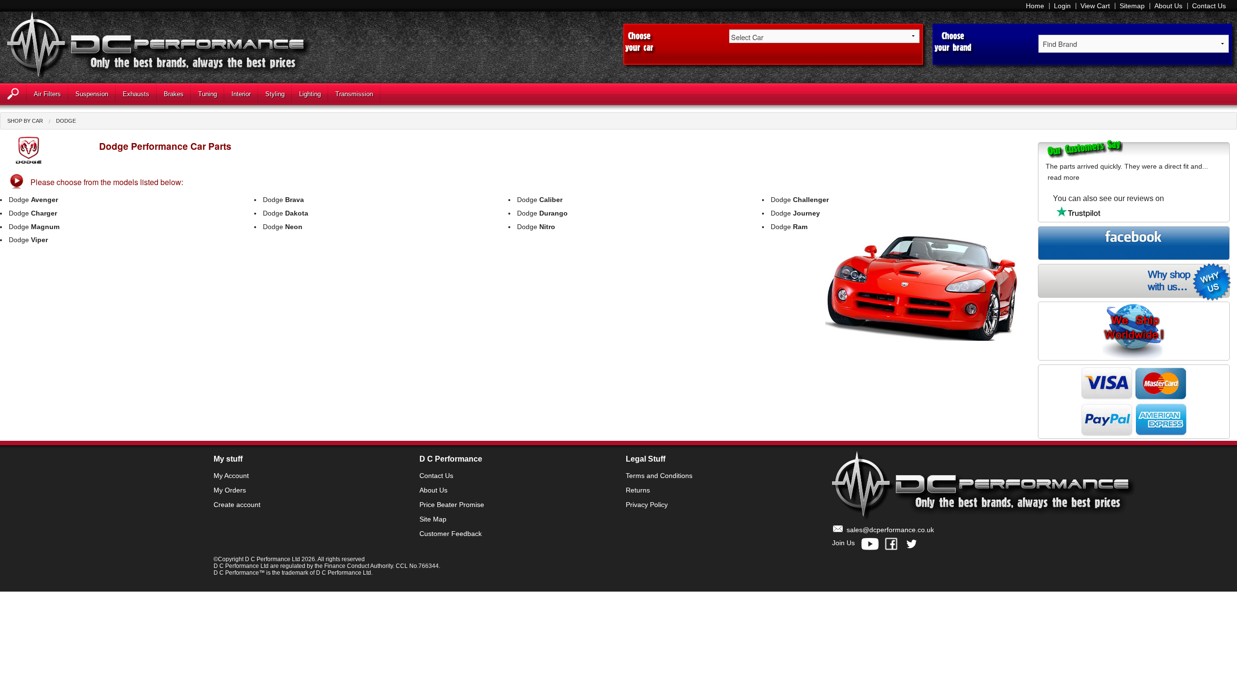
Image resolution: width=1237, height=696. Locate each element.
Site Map (432, 519)
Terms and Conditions (659, 475)
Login (1062, 6)
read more (1063, 177)
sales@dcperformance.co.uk (890, 530)
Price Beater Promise (451, 504)
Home (1035, 6)
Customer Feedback (450, 533)
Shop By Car (25, 121)
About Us (1168, 6)
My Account (231, 475)
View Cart (1095, 6)
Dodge (66, 121)
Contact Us (1209, 6)
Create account (237, 504)
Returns (638, 490)
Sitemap (1132, 6)
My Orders (230, 490)
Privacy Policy (647, 504)
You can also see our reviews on (1108, 198)
